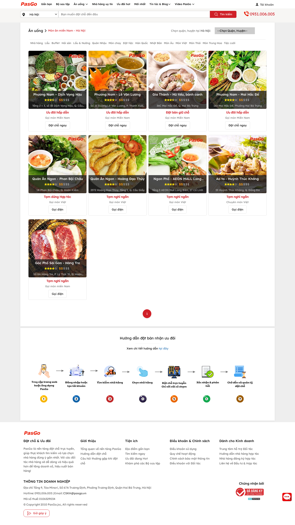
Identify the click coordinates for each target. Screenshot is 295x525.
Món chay (115, 43)
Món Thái (195, 43)
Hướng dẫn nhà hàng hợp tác (239, 454)
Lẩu (47, 43)
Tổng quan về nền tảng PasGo (100, 449)
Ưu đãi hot (123, 4)
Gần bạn (46, 4)
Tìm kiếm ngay (135, 454)
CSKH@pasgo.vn (74, 493)
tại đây (163, 348)
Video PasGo (183, 4)
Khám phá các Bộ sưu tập (142, 463)
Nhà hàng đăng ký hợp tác (237, 458)
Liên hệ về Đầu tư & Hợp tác (238, 463)
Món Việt (181, 43)
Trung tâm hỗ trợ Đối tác (236, 449)
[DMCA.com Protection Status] (246, 499)
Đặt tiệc (128, 43)
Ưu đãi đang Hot (136, 458)
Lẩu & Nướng (81, 43)
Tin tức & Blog (159, 4)
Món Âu (169, 43)
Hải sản (66, 43)
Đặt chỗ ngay (58, 125)
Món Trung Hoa (212, 43)
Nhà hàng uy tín (102, 4)
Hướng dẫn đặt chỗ (93, 454)
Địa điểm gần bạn (137, 449)
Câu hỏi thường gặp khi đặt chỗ (99, 461)
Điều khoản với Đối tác (185, 463)
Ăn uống (79, 4)
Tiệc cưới (229, 43)
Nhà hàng (36, 43)
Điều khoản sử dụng (183, 449)
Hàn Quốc (141, 43)
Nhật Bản (156, 43)
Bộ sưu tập (63, 4)
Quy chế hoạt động (182, 454)
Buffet (56, 43)
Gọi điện (57, 209)
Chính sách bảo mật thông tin (190, 458)
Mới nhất (139, 4)
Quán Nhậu (99, 43)
